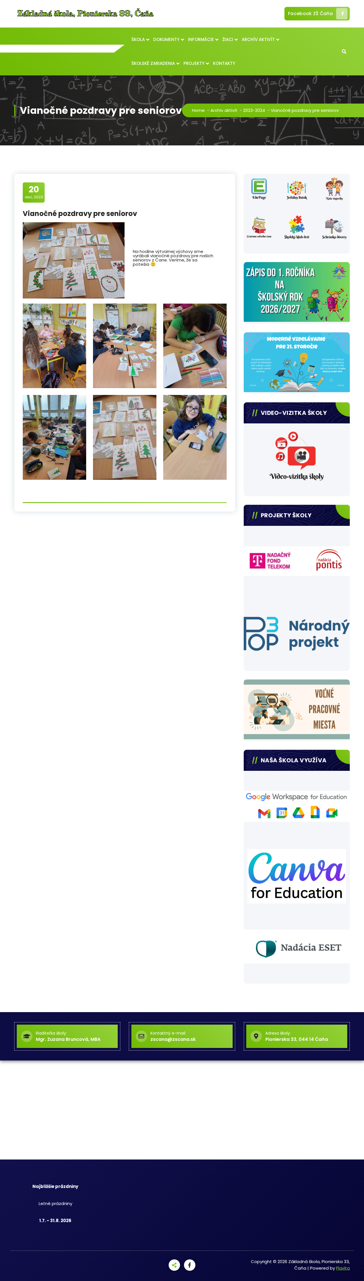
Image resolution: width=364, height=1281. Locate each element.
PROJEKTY (193, 63)
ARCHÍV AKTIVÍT (258, 39)
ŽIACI (227, 39)
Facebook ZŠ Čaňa (310, 13)
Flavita (343, 1268)
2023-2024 (254, 110)
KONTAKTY (224, 63)
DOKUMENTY (166, 39)
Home (198, 110)
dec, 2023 (34, 192)
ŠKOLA (138, 39)
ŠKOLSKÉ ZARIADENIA (153, 63)
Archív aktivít (223, 110)
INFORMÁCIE (201, 39)
